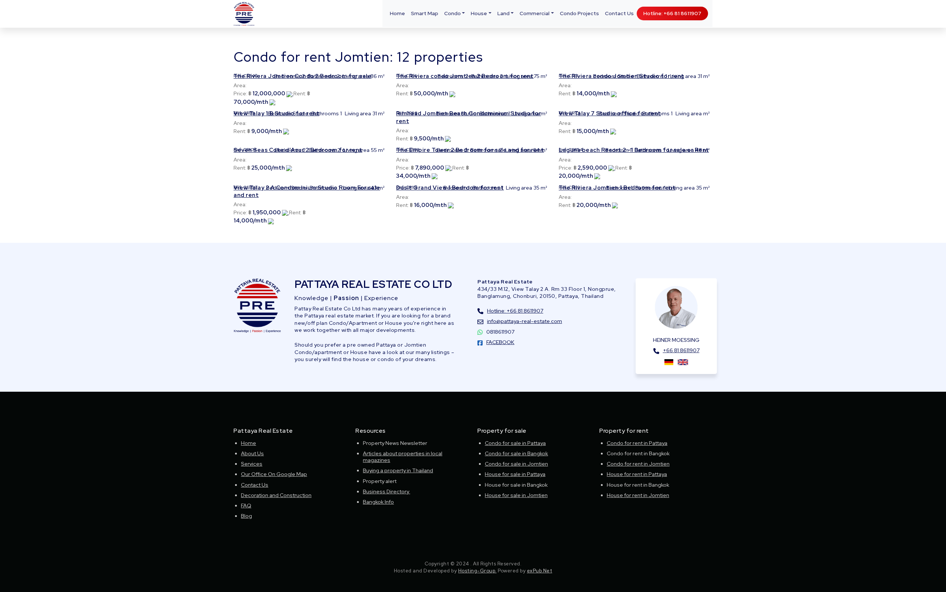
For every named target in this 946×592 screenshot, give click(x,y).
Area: (240, 85)
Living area (356, 76)
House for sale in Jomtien (516, 495)
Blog (246, 516)
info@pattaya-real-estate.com (524, 321)
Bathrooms (321, 76)
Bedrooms (287, 76)
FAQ (246, 505)
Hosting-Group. (477, 571)
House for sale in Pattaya (515, 474)
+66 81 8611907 (681, 350)
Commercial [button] (534, 13)
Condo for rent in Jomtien (638, 463)
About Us (252, 453)
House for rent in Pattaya (637, 474)
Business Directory (386, 491)
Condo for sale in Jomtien (516, 463)
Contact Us (619, 13)
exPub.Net (539, 571)
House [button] (479, 13)
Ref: (238, 76)
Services (251, 463)
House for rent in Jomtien (638, 495)
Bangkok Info (378, 502)
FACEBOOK (500, 342)
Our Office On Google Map (274, 474)
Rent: (299, 93)
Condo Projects (579, 13)
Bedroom (604, 76)
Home (397, 13)
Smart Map (424, 13)
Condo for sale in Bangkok (516, 453)
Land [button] (503, 13)
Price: (240, 93)
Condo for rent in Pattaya (637, 443)
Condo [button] (452, 13)
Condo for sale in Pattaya (515, 443)
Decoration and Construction (276, 495)
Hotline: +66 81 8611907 (672, 13)
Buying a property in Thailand (398, 470)
